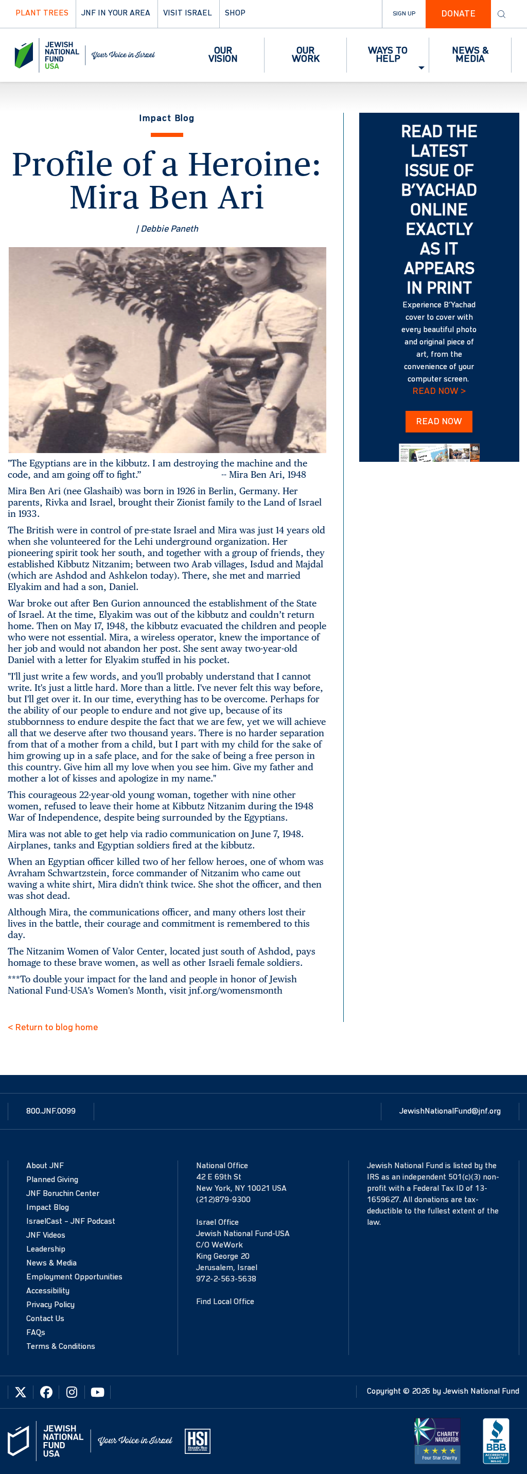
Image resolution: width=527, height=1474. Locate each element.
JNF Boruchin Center (62, 1194)
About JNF (45, 1166)
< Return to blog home (53, 1027)
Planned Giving (52, 1180)
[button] (223, 55)
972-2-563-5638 (226, 1279)
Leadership (45, 1249)
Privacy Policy (50, 1305)
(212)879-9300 (223, 1200)
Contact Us (45, 1319)
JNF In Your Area (115, 13)
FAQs (35, 1333)
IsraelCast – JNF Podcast (70, 1222)
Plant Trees (41, 13)
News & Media (51, 1263)
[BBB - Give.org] (496, 1441)
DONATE (458, 14)
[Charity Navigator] (437, 1441)
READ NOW (439, 421)
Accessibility (47, 1291)
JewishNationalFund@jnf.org (450, 1111)
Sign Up (404, 14)
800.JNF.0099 (51, 1111)
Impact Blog (47, 1208)
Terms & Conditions (60, 1347)
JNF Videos (45, 1236)
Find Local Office (225, 1302)
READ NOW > (439, 391)
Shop (235, 13)
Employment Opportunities (74, 1277)
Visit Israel (187, 13)
